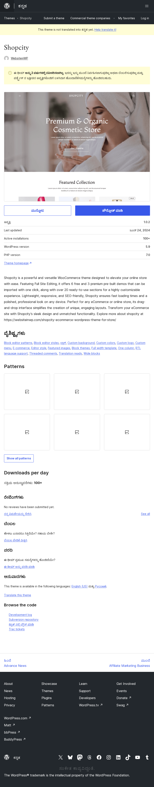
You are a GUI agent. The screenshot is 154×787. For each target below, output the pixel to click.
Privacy (9, 705)
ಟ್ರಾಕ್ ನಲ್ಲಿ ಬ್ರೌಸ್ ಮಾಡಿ (21, 624)
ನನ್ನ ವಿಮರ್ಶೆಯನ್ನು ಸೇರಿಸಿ (17, 513)
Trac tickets (17, 629)
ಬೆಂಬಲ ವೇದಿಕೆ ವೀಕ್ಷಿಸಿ (15, 540)
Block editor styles (46, 342)
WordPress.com (17, 718)
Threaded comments (43, 353)
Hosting (9, 698)
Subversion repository (23, 619)
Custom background (81, 342)
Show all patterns (19, 458)
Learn (83, 684)
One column (126, 348)
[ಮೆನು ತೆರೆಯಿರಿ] (147, 6)
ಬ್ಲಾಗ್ (63, 342)
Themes (9, 18)
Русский (100, 586)
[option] (27, 391)
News (8, 691)
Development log (20, 614)
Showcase (49, 684)
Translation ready (70, 353)
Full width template (104, 348)
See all (145, 513)
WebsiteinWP (19, 58)
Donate (124, 698)
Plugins (47, 698)
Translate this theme (17, 595)
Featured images (59, 348)
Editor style (38, 348)
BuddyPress (15, 739)
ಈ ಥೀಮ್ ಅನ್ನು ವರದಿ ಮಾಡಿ (19, 566)
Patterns (48, 705)
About (8, 684)
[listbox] (77, 411)
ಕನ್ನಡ (16, 758)
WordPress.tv (91, 705)
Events (122, 691)
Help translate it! (105, 29)
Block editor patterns (18, 342)
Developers (87, 698)
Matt (9, 725)
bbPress (12, 732)
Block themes (81, 348)
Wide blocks (92, 353)
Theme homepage (16, 263)
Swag (123, 705)
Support (85, 691)
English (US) (80, 586)
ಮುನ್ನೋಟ (37, 210)
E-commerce (21, 348)
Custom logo (125, 342)
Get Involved (126, 684)
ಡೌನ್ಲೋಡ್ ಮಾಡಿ (112, 210)
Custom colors (105, 342)
